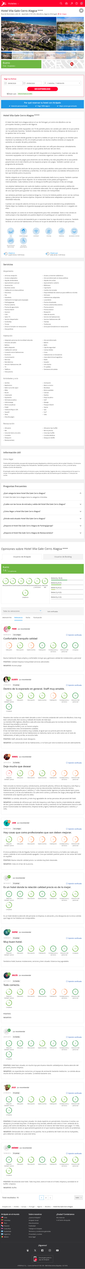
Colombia (7, 1220)
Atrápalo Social (33, 1220)
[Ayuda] (76, 3)
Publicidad (32, 1226)
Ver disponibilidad (42, 89)
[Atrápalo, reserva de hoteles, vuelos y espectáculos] (4, 3)
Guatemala (7, 1231)
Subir (78, 1198)
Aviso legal (32, 1237)
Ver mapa (62, 14)
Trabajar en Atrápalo (35, 1229)
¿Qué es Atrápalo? (35, 1218)
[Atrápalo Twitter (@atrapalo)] (35, 1250)
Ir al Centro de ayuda (63, 1220)
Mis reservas (60, 1218)
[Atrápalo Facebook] (42, 1250)
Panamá (6, 1226)
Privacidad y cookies (35, 1234)
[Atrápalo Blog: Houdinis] (27, 1250)
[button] (81, 10)
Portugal (32, 1207)
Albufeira (48, 1207)
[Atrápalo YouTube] (57, 1250)
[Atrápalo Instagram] (50, 1250)
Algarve (39, 1207)
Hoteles (16, 1207)
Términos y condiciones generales (40, 1231)
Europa (23, 1207)
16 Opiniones (11, 66)
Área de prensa (34, 1223)
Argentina (7, 1234)
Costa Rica (7, 1229)
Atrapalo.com (6, 1207)
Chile (5, 1218)
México (6, 1237)
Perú (5, 1223)
